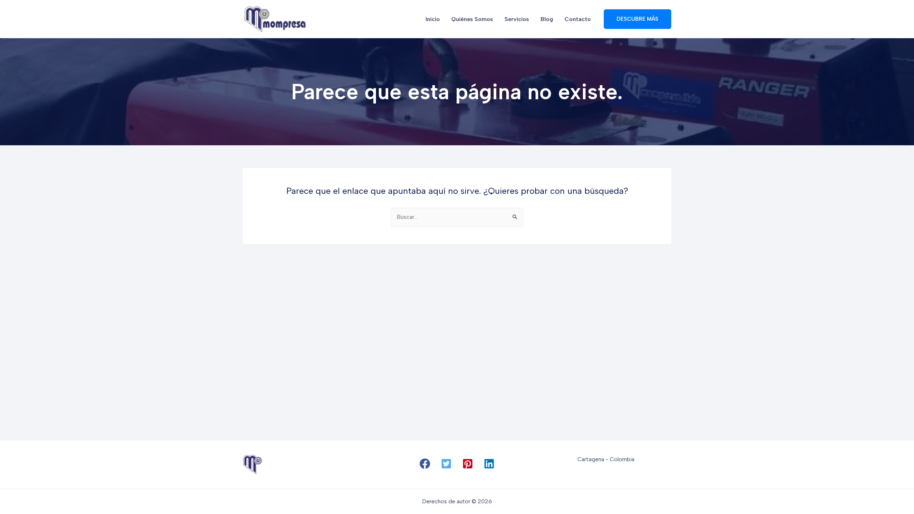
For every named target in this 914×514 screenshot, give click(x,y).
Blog (547, 19)
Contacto (577, 19)
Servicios (516, 19)
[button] (425, 464)
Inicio (433, 19)
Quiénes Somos (472, 19)
